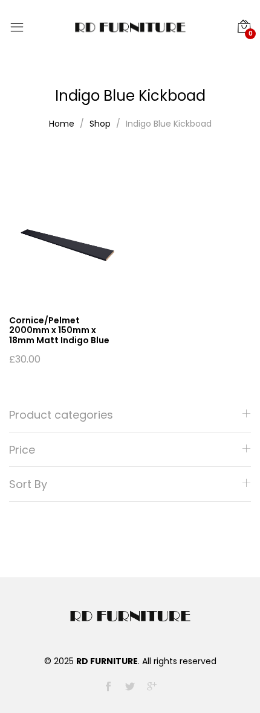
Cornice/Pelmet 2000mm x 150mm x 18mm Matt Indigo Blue (59, 330)
